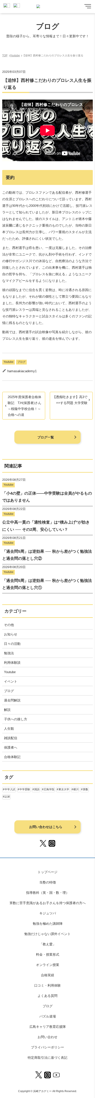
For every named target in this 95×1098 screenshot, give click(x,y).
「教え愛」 (47, 944)
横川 (76, 789)
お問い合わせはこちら (45, 827)
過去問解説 (12, 700)
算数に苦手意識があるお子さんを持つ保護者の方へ (48, 903)
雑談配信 (10, 738)
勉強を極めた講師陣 (48, 923)
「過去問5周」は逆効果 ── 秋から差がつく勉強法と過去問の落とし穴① (47, 584)
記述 (7, 796)
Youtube (8, 361)
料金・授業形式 (47, 954)
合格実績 (47, 975)
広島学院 (49, 789)
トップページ (47, 872)
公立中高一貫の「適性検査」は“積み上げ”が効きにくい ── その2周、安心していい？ (46, 525)
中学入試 (10, 789)
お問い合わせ (47, 1037)
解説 (7, 710)
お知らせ (10, 634)
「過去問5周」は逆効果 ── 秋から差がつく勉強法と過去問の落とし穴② (47, 555)
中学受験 (24, 789)
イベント (10, 681)
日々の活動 (12, 644)
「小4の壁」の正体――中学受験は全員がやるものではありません (47, 497)
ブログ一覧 (45, 437)
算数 (85, 789)
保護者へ (10, 747)
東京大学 (64, 789)
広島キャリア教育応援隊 (47, 1026)
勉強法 (9, 653)
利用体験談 (12, 662)
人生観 (9, 728)
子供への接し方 (15, 719)
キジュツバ (47, 913)
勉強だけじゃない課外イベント (47, 934)
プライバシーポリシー (47, 1047)
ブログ (21, 361)
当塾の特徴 (47, 882)
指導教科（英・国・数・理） (47, 892)
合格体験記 (12, 757)
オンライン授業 (47, 965)
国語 (37, 789)
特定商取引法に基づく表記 (47, 1057)
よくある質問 (47, 996)
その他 (9, 625)
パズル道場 (47, 1016)
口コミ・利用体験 (47, 985)
